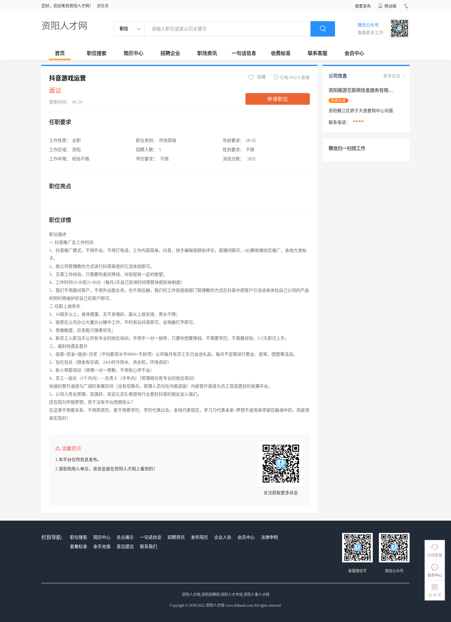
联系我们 (148, 546)
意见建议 (125, 546)
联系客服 (317, 53)
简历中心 (133, 53)
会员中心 (354, 53)
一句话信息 (244, 53)
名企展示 (125, 537)
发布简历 (199, 537)
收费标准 (281, 53)
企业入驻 (222, 537)
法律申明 (269, 537)
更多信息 (391, 76)
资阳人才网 (64, 26)
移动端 (390, 6)
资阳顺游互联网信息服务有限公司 (364, 90)
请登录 (103, 5)
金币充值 (101, 546)
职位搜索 (96, 53)
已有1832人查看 (295, 77)
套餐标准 (78, 546)
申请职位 (277, 99)
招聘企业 (170, 53)
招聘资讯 (176, 537)
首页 (60, 53)
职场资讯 (207, 53)
